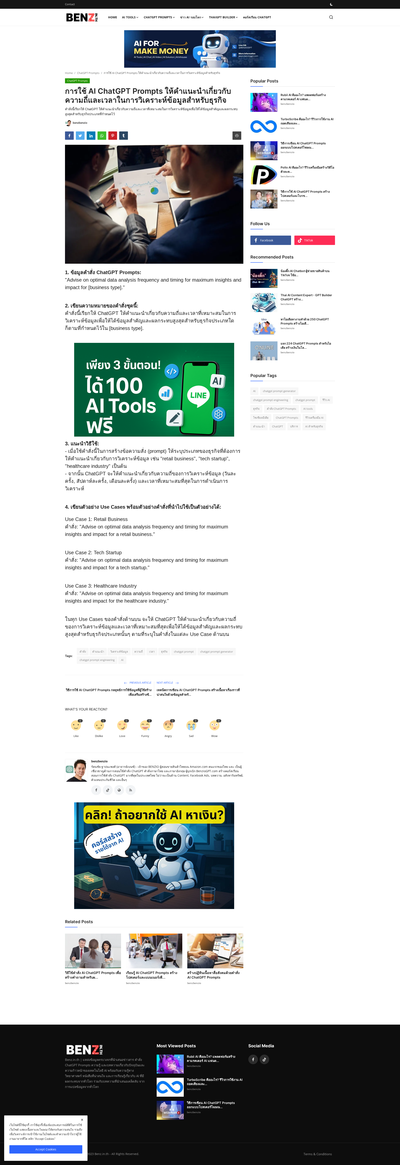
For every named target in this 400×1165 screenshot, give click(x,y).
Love (122, 736)
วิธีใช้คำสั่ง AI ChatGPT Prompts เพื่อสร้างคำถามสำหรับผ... (93, 975)
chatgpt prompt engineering (97, 660)
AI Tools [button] (129, 17)
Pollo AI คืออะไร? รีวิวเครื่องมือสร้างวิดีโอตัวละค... (307, 169)
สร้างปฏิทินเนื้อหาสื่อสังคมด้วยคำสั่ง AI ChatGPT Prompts (213, 975)
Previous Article (140, 682)
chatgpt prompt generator (216, 651)
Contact (70, 4)
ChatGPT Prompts (88, 73)
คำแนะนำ (98, 651)
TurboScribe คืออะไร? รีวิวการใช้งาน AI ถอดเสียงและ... (307, 121)
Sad (191, 736)
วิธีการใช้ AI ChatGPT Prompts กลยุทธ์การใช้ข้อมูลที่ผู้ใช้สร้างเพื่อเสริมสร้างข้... (108, 692)
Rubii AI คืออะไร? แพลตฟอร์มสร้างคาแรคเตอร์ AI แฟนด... (303, 97)
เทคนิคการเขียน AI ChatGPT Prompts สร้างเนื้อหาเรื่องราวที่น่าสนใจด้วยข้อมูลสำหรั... (198, 692)
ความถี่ (138, 651)
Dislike (99, 736)
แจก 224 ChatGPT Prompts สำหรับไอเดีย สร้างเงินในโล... (306, 345)
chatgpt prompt (184, 651)
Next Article (165, 682)
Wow (214, 736)
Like (76, 736)
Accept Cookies (45, 1149)
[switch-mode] (331, 4)
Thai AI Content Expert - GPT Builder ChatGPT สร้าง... (306, 297)
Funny (145, 736)
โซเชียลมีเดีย (261, 418)
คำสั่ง (83, 651)
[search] (331, 17)
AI (122, 660)
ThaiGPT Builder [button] (222, 17)
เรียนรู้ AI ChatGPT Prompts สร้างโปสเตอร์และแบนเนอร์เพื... (151, 975)
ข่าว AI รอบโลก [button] (190, 17)
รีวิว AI (326, 400)
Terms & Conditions (318, 1154)
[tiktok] (264, 1059)
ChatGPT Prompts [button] (158, 17)
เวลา (152, 651)
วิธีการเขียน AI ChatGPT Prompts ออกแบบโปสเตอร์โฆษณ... (303, 145)
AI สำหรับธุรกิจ (314, 426)
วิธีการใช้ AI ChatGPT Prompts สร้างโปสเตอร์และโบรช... (305, 193)
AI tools (308, 409)
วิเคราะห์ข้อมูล (119, 651)
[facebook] (253, 1059)
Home (112, 17)
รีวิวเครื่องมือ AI (314, 418)
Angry (168, 736)
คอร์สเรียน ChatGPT (257, 17)
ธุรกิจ (164, 651)
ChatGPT (277, 426)
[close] (82, 1120)
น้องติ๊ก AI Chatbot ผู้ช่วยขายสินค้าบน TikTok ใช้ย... (305, 273)
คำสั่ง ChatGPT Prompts (281, 409)
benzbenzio (99, 761)
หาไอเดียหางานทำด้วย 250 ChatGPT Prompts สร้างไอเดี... (305, 321)
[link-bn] (200, 49)
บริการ (294, 426)
